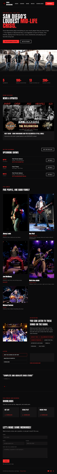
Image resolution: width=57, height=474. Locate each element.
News (16, 3)
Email (4, 440)
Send (6, 461)
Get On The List (47, 149)
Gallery (5, 282)
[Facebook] (53, 471)
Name (4, 434)
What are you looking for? (10, 446)
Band (27, 3)
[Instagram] (51, 471)
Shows (22, 3)
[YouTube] (48, 471)
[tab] (3, 386)
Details (50, 160)
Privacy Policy (23, 471)
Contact (49, 3)
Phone (27, 440)
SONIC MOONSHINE (9, 3)
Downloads (40, 3)
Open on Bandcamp (35, 363)
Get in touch (26, 41)
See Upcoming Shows (11, 41)
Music (32, 3)
